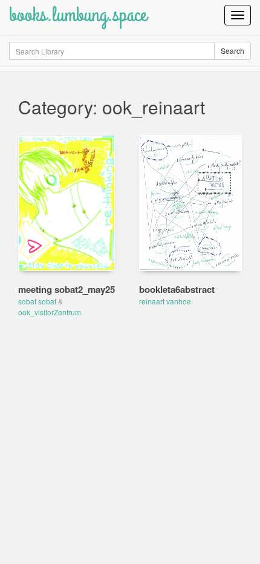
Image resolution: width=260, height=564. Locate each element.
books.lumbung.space (77, 15)
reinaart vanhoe (165, 301)
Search (232, 50)
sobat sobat (37, 301)
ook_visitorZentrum (49, 312)
